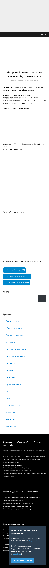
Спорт (9, 398)
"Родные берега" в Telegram (18, 276)
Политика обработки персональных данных (17, 471)
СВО (8, 391)
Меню (44, 34)
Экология (10, 419)
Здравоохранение (15, 335)
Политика (10, 377)
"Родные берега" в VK (15, 270)
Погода (9, 370)
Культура (10, 342)
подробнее (34, 540)
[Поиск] (42, 298)
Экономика (11, 426)
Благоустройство (14, 321)
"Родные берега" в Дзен (18, 282)
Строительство (13, 405)
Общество (17, 149)
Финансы (10, 412)
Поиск (6, 292)
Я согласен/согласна (23, 560)
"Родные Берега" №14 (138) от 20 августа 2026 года (22, 261)
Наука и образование (16, 349)
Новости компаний (15, 356)
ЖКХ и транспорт (14, 328)
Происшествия (13, 384)
